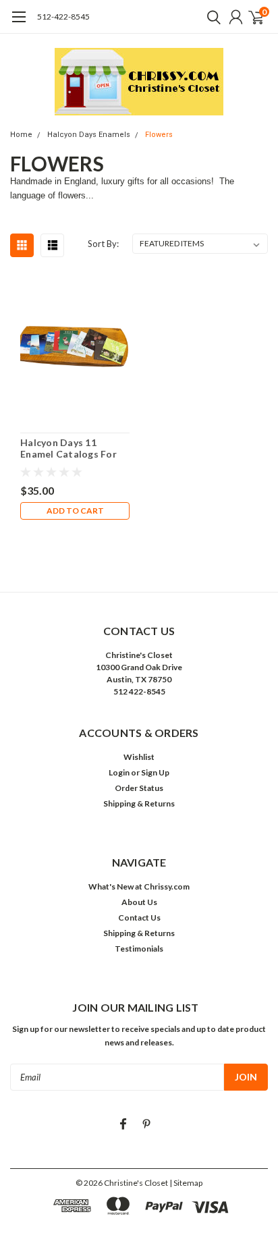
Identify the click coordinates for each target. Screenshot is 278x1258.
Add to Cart (75, 510)
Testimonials (139, 949)
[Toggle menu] (18, 23)
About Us (139, 902)
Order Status (139, 788)
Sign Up (155, 772)
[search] (210, 17)
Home (21, 134)
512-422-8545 (63, 16)
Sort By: (103, 243)
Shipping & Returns (139, 803)
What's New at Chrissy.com (139, 886)
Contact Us (139, 917)
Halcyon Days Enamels (88, 134)
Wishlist (139, 757)
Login (119, 772)
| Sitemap (185, 1183)
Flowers (159, 134)
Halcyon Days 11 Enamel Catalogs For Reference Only (68, 448)
